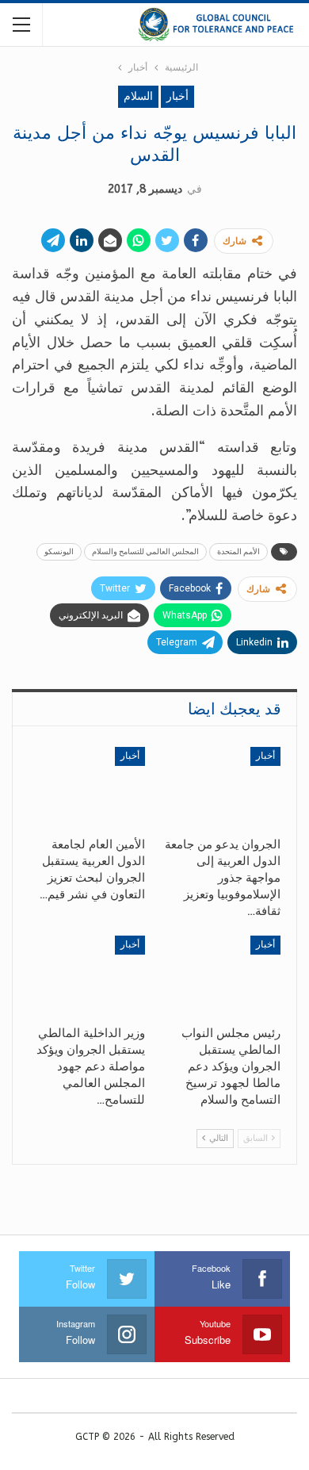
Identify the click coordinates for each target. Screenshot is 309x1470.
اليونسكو (59, 551)
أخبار (177, 96)
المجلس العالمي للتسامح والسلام (145, 551)
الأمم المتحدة (238, 551)
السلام (138, 96)
